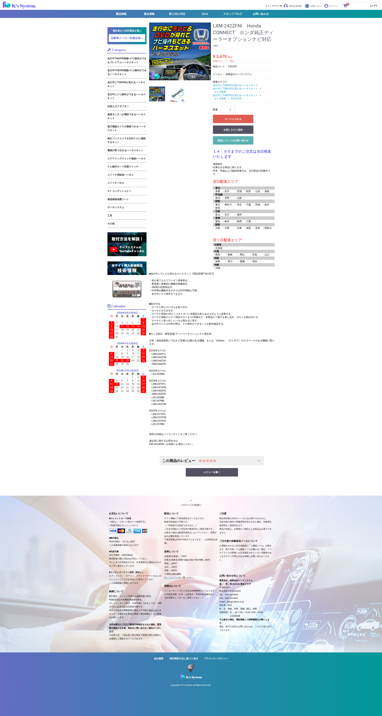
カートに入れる (233, 119)
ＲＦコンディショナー (119, 191)
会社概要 (159, 658)
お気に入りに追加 (233, 129)
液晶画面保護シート (118, 199)
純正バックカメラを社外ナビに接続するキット (126, 140)
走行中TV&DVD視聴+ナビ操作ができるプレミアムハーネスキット (127, 60)
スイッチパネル (115, 182)
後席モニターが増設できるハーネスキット (126, 116)
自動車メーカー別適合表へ (127, 38)
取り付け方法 (177, 13)
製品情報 (121, 13)
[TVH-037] (236, 98)
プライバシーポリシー (216, 658)
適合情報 (149, 13)
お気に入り (315, 6)
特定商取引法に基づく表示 (184, 658)
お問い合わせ (261, 13)
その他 (111, 223)
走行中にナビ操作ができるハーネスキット (126, 96)
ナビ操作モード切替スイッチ (122, 166)
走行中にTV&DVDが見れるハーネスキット (126, 84)
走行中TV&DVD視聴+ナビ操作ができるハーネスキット (127, 72)
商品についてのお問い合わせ (233, 140)
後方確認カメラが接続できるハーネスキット (126, 128)
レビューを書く (212, 472)
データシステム (115, 207)
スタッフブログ (232, 13)
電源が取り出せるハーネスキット (125, 150)
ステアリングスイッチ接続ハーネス (126, 158)
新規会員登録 (295, 6)
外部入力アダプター (118, 106)
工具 (109, 215)
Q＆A (205, 13)
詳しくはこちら (171, 577)
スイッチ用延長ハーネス (120, 174)
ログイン (334, 6)
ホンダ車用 (220, 91)
